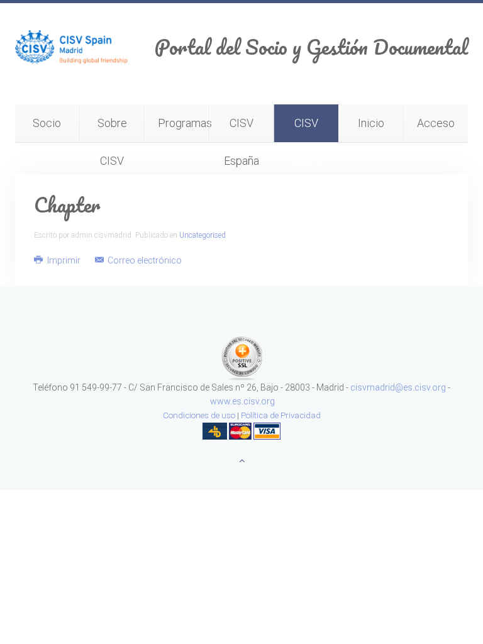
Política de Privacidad (281, 415)
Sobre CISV (112, 129)
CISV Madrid (306, 129)
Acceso (436, 123)
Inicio (371, 123)
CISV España (241, 129)
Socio (47, 123)
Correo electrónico (144, 260)
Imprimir (63, 260)
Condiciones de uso (199, 415)
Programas (183, 123)
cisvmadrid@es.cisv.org (398, 387)
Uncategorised (202, 235)
